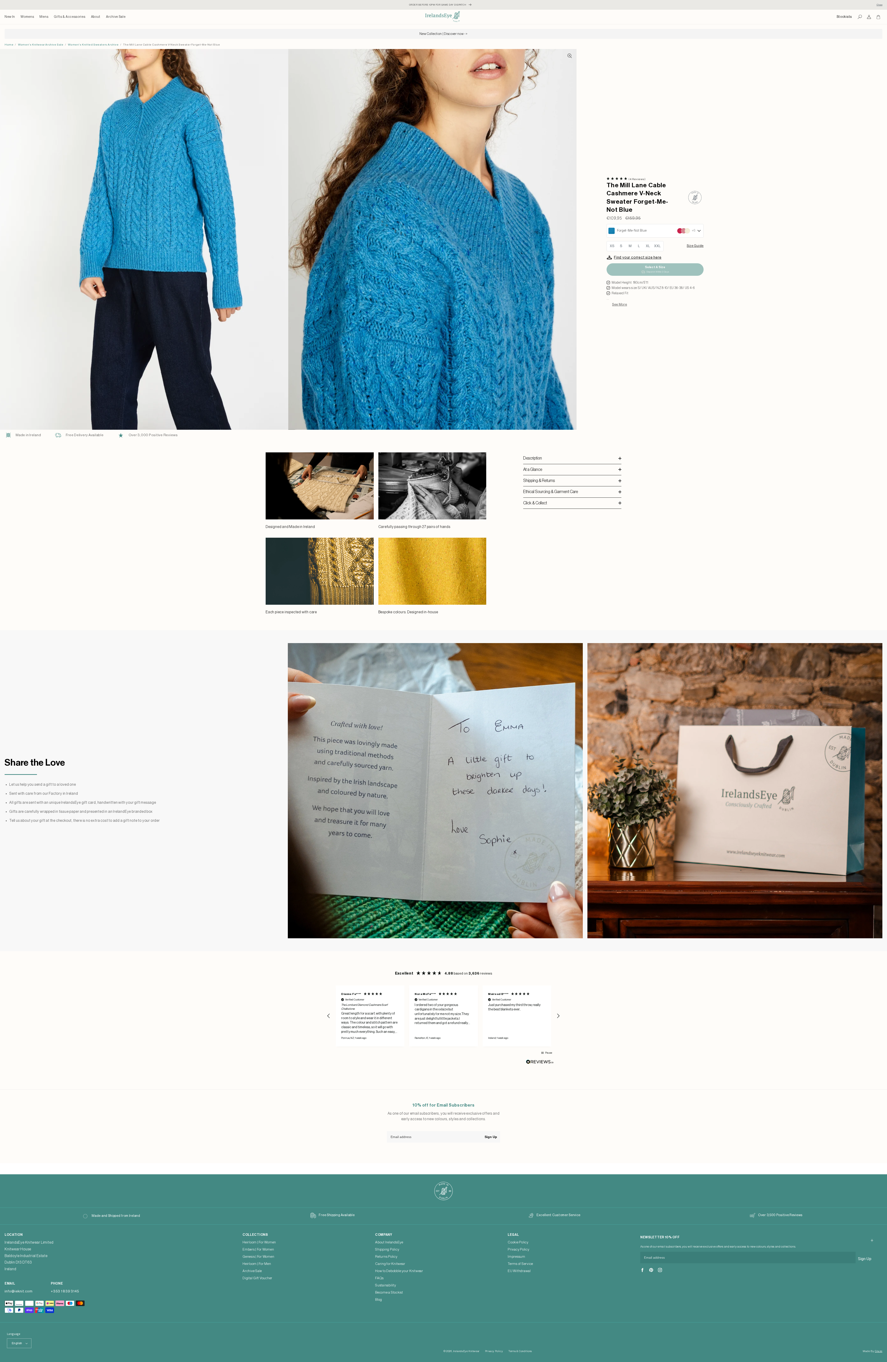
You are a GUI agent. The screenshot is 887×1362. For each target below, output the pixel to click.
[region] (443, 1016)
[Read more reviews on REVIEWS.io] (540, 1063)
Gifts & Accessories (69, 16)
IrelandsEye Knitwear (466, 1351)
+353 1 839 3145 (65, 1291)
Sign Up (491, 1137)
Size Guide (695, 246)
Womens (27, 16)
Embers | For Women (258, 1249)
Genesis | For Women (258, 1256)
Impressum (516, 1256)
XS (612, 246)
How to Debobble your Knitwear (399, 1271)
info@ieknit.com (18, 1291)
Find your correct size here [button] (638, 257)
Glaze (878, 1351)
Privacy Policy (518, 1249)
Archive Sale (115, 16)
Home (9, 44)
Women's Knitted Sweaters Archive (93, 44)
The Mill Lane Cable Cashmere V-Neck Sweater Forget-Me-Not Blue (171, 44)
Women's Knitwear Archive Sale (40, 44)
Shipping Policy (387, 1249)
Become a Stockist (389, 1292)
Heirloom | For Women (259, 1242)
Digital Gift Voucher (257, 1278)
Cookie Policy (518, 1242)
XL (648, 246)
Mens (43, 16)
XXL (657, 246)
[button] (27, 17)
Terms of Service (520, 1264)
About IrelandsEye (389, 1242)
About (96, 16)
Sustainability (385, 1285)
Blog (378, 1299)
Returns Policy (386, 1256)
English (17, 1343)
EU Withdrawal (519, 1271)
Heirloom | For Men (257, 1264)
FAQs (379, 1278)
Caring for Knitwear (390, 1264)
